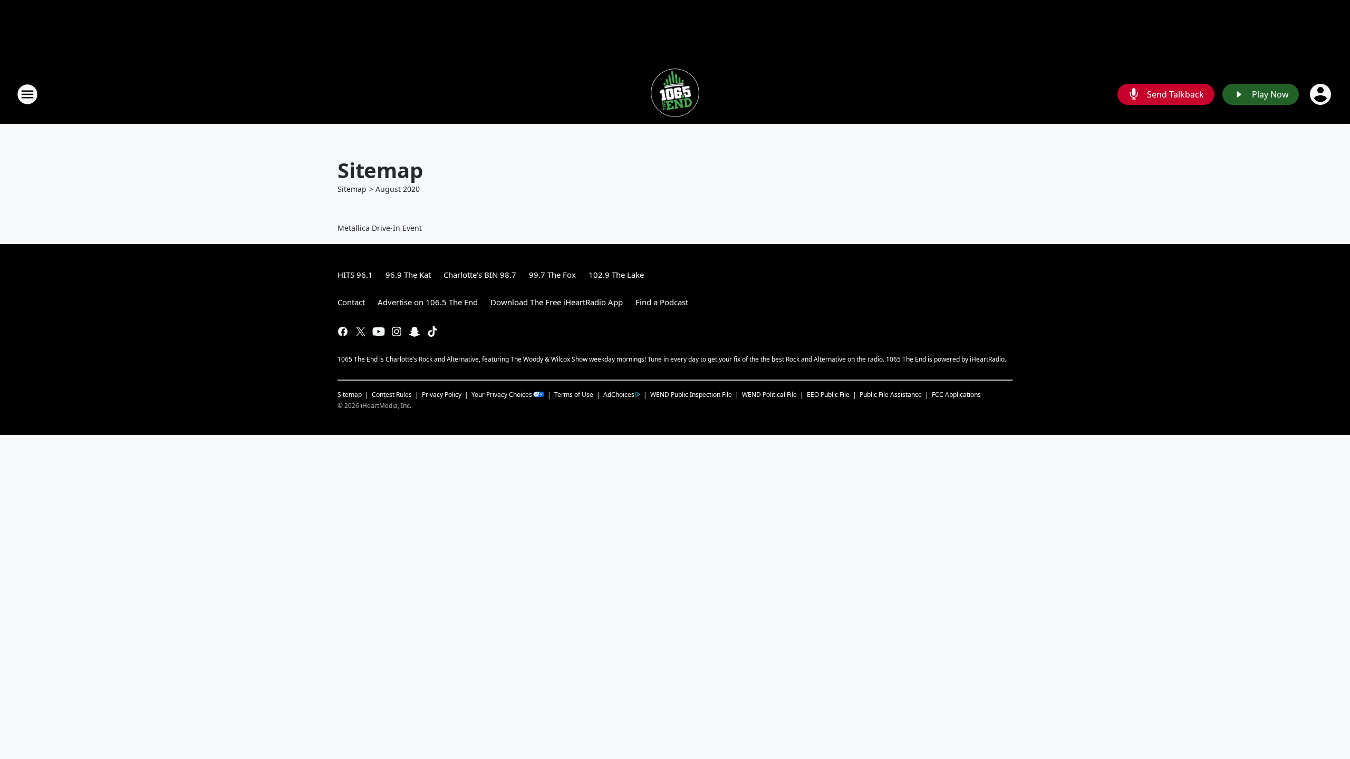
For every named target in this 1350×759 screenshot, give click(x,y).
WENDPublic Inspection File (691, 394)
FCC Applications (956, 394)
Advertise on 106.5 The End (428, 302)
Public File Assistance (891, 394)
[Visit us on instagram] (396, 331)
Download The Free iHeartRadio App (556, 302)
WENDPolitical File (769, 394)
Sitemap (352, 189)
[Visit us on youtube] (378, 331)
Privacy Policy (441, 394)
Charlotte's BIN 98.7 (479, 274)
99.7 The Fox (552, 274)
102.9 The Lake (616, 274)
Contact (351, 302)
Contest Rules (392, 394)
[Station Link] (675, 94)
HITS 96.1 (355, 274)
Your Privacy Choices (501, 394)
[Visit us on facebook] (342, 331)
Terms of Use (573, 394)
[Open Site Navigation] (27, 94)
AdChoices (618, 394)
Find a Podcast (661, 302)
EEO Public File (828, 394)
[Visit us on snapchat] (414, 331)
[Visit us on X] (360, 331)
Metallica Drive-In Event (380, 228)
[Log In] (1321, 94)
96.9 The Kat (408, 274)
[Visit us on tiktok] (432, 331)
